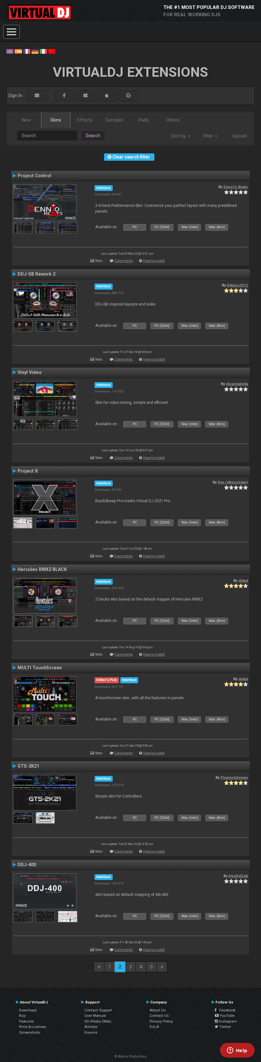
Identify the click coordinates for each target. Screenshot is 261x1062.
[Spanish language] (18, 50)
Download (28, 1010)
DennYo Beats (235, 187)
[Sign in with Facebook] (64, 95)
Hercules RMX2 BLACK (42, 569)
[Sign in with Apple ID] (106, 95)
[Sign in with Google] (128, 95)
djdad (243, 580)
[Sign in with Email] (37, 95)
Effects (85, 120)
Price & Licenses (32, 1026)
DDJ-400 (27, 864)
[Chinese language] (51, 50)
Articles (90, 1026)
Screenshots (29, 1032)
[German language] (35, 50)
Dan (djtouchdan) (233, 482)
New (26, 120)
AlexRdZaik (238, 876)
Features (26, 1021)
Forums (90, 1032)
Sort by (179, 135)
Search (93, 135)
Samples (114, 120)
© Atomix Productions (131, 1056)
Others (173, 120)
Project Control (34, 175)
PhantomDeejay (234, 777)
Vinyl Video (30, 372)
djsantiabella (237, 384)
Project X (28, 471)
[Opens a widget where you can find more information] (237, 1051)
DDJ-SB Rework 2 (36, 274)
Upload (239, 135)
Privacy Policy (161, 1021)
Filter (208, 135)
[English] (9, 50)
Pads (143, 120)
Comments (123, 261)
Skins (55, 120)
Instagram (227, 1021)
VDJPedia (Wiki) (97, 1021)
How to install (154, 261)
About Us (158, 1010)
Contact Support (98, 1010)
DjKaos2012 (237, 285)
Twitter (224, 1026)
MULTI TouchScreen (40, 667)
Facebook (226, 1010)
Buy (22, 1015)
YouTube (226, 1015)
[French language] (26, 50)
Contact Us (159, 1015)
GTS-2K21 (28, 766)
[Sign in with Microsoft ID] (85, 95)
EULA (154, 1026)
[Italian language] (43, 50)
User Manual (95, 1015)
